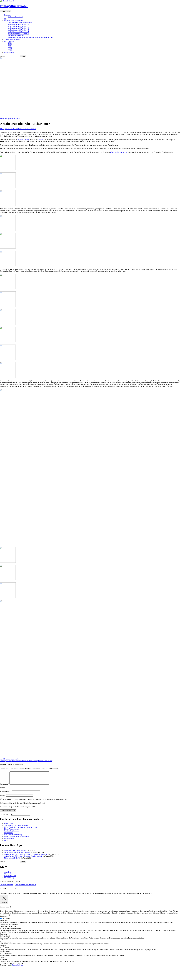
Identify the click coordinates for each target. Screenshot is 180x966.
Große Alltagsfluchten (11, 831)
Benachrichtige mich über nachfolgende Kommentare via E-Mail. (23, 803)
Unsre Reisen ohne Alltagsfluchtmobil (16, 836)
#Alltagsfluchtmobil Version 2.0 (18, 34)
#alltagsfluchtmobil (14, 6)
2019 (10, 43)
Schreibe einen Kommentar (27, 129)
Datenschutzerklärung (15, 17)
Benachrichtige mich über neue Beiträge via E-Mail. (19, 807)
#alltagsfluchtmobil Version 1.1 (18, 26)
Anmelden (7, 872)
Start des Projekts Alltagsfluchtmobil (20, 22)
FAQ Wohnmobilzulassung (13, 834)
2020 (10, 45)
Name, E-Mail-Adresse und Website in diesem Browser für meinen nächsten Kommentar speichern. (35, 799)
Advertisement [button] (5, 951)
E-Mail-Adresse (6, 791)
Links (6, 840)
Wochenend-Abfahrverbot (118, 152)
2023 (10, 50)
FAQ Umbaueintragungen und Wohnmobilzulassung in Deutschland (30, 37)
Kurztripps (3, 759)
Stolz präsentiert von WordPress (25, 885)
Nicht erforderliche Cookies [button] (9, 926)
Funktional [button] (3, 934)
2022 (10, 49)
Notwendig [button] (3, 917)
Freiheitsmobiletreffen (13, 761)
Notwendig (6, 919)
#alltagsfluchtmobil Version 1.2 (18, 28)
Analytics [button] (3, 946)
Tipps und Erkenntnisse (12, 39)
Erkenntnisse (8, 833)
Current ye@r (5, 814)
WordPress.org (9, 878)
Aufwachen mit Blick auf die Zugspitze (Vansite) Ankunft (23, 856)
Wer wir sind (8, 823)
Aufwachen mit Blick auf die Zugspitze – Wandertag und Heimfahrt (26, 854)
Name (2, 788)
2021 (10, 47)
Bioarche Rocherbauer (39, 761)
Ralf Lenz (14, 129)
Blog (5, 19)
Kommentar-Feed (10, 876)
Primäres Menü (5, 11)
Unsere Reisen (9, 41)
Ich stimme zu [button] (147, 893)
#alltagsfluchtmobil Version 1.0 (18, 24)
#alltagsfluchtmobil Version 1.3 (18, 30)
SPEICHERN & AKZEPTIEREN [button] (11, 963)
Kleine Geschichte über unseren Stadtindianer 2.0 (20, 827)
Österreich (10, 759)
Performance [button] (4, 940)
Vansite (18, 118)
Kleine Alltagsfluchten (7, 118)
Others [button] (2, 957)
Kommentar (4, 784)
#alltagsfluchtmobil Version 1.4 (18, 32)
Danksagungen (9, 52)
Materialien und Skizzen (16, 35)
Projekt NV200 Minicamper (13, 20)
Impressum (7, 15)
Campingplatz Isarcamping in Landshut (17, 852)
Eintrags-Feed (8, 874)
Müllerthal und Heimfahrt (12, 858)
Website (2, 795)
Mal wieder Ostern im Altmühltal (15, 850)
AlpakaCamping (23, 139)
